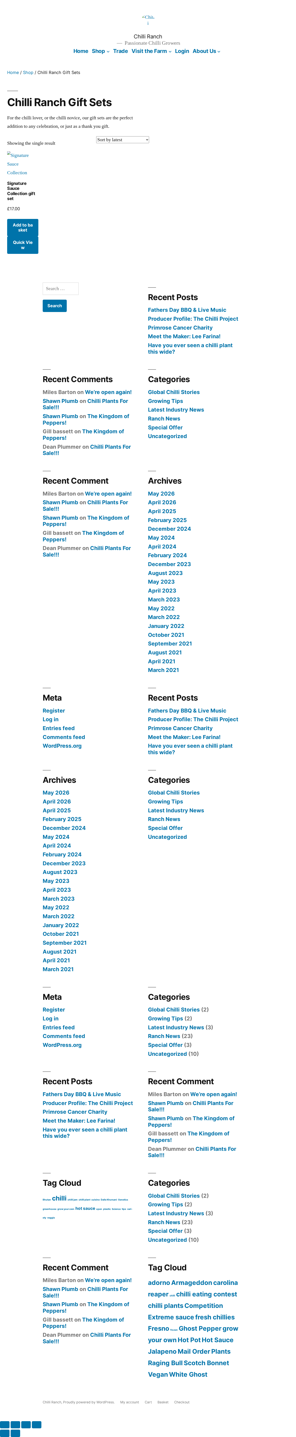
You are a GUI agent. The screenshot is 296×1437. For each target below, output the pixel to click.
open (99, 1209)
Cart (148, 1402)
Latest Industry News (176, 409)
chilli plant (84, 1199)
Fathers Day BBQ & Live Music (187, 310)
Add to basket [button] (23, 227)
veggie (51, 1217)
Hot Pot (189, 1340)
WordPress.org (62, 745)
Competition (203, 1305)
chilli (59, 1198)
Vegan (158, 1374)
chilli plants (165, 1305)
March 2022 (164, 617)
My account (129, 1402)
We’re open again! (108, 392)
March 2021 (163, 670)
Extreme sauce (171, 1317)
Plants (221, 1351)
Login (182, 51)
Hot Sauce (218, 1340)
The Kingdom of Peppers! (83, 434)
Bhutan (47, 1199)
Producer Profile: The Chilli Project (193, 318)
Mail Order (194, 1351)
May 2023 (161, 581)
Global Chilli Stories (174, 392)
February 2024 (167, 555)
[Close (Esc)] (36, 1424)
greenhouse (49, 1209)
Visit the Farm (149, 51)
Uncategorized (167, 436)
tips (124, 1209)
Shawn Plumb (60, 401)
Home (80, 51)
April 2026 (162, 502)
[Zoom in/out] (5, 1424)
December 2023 (169, 564)
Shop (98, 51)
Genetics (123, 1199)
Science (116, 1209)
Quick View (23, 245)
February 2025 (167, 520)
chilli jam (73, 1199)
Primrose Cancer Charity (180, 327)
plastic (107, 1209)
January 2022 (166, 626)
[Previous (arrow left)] (5, 1433)
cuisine (95, 1199)
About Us (204, 51)
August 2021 (165, 652)
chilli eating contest (206, 1294)
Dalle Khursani (109, 1199)
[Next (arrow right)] (15, 1433)
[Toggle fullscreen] (15, 1424)
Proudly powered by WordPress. (89, 1402)
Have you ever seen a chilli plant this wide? (190, 348)
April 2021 (161, 661)
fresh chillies (215, 1317)
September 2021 (170, 643)
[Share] (26, 1424)
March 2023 (164, 599)
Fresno (158, 1328)
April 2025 (162, 511)
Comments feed (64, 737)
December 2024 (169, 529)
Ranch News (164, 418)
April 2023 (162, 590)
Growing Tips (165, 401)
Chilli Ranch (148, 36)
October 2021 (166, 635)
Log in (51, 719)
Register (54, 710)
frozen (174, 1330)
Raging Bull (165, 1363)
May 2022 (161, 608)
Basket (163, 1402)
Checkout (182, 1402)
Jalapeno (162, 1351)
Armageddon (191, 1282)
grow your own (65, 1209)
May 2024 (161, 537)
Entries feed (59, 728)
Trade (120, 51)
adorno (159, 1282)
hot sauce (85, 1208)
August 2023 (165, 573)
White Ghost (188, 1374)
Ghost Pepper (200, 1328)
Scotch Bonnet (206, 1363)
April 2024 (162, 546)
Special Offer (165, 427)
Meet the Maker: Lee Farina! (184, 336)
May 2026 (161, 493)
